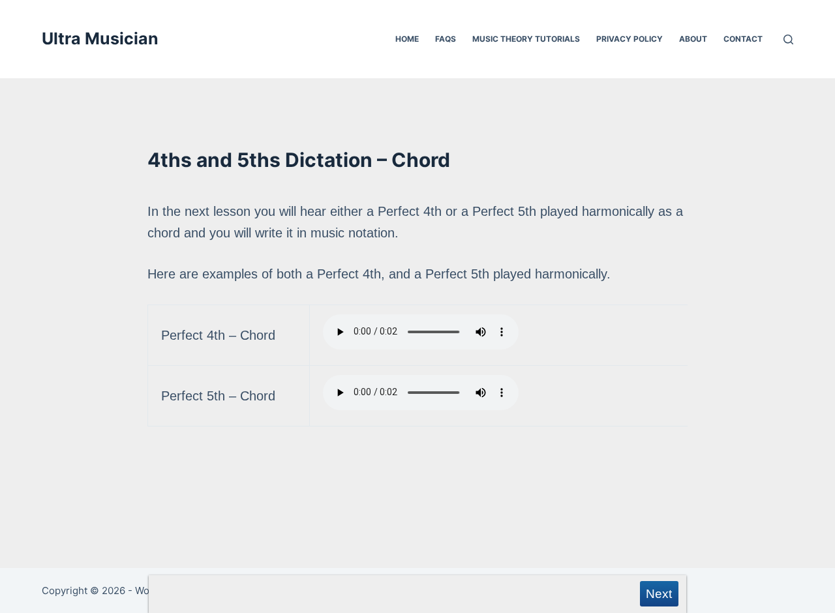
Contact (743, 39)
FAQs (445, 39)
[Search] (788, 39)
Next (659, 594)
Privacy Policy (629, 39)
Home (407, 39)
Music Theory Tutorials (526, 39)
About (693, 39)
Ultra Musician (100, 38)
